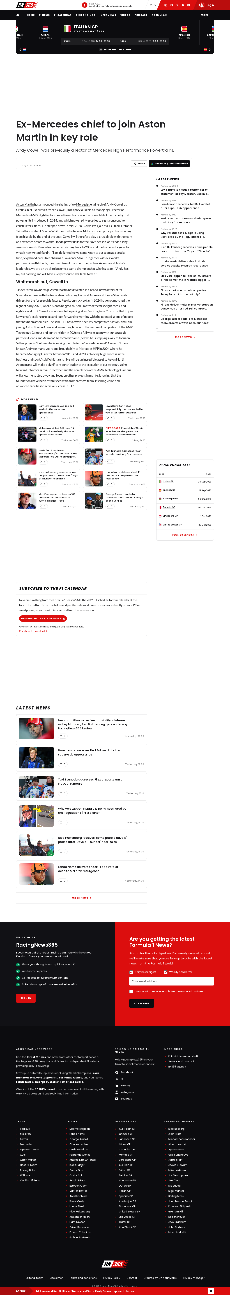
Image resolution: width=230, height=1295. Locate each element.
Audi (23, 1154)
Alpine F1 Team (29, 1149)
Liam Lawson (77, 1222)
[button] (45, 33)
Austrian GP (126, 1165)
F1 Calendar (63, 15)
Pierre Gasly (77, 1201)
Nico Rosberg (176, 1128)
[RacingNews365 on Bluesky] (183, 5)
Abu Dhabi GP (127, 1227)
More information (117, 49)
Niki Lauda (174, 1185)
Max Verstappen (41, 1077)
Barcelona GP (127, 1159)
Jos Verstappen (178, 1175)
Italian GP (125, 1190)
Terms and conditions (83, 1278)
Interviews (108, 15)
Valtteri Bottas (78, 1190)
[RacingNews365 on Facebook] (171, 5)
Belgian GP (125, 1175)
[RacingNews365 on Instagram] (166, 5)
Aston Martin (25, 204)
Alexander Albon (80, 1216)
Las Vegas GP (127, 1216)
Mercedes (83, 204)
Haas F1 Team (28, 1165)
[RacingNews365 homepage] (18, 15)
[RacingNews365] (27, 5)
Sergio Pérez (77, 1180)
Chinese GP (126, 1133)
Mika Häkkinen (177, 1170)
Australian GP (127, 1128)
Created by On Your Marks (160, 1278)
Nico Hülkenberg (80, 1211)
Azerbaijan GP (127, 1201)
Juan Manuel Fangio (180, 1201)
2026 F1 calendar (46, 1089)
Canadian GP (127, 1149)
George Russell (45, 1082)
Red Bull (25, 1128)
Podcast (141, 15)
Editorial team (34, 1278)
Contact (131, 1278)
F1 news (44, 15)
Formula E (159, 15)
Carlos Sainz (77, 1175)
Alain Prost (174, 1133)
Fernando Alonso (70, 1077)
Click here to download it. (33, 630)
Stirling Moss (176, 1196)
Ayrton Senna (176, 1149)
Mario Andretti (177, 1232)
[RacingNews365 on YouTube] (189, 5)
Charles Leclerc (72, 1082)
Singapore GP (127, 1206)
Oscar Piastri (77, 1170)
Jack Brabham (177, 1222)
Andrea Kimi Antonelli (83, 1159)
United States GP (129, 1211)
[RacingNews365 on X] (177, 5)
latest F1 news (36, 1057)
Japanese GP (127, 1139)
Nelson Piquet (176, 1216)
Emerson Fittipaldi (179, 1206)
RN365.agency (177, 1066)
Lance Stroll (77, 1206)
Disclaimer (56, 1278)
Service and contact (181, 1061)
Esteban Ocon (78, 1185)
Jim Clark (174, 1180)
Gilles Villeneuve (178, 1154)
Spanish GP (126, 1196)
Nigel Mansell (176, 1190)
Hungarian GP (127, 1180)
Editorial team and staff (183, 1056)
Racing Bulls (27, 1170)
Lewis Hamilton (79, 1149)
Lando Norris (25, 1082)
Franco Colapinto (80, 1232)
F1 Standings (85, 15)
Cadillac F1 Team (30, 1180)
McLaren (89, 231)
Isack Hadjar (77, 1165)
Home (31, 15)
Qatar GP (124, 1222)
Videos (125, 15)
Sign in (25, 998)
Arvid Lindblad (78, 1196)
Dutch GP (125, 1185)
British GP (124, 1170)
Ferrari (24, 1139)
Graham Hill (175, 1211)
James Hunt (175, 1159)
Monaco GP (126, 1154)
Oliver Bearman (79, 1227)
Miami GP (125, 1144)
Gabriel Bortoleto (80, 1237)
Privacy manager (193, 1278)
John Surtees (176, 1227)
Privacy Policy (111, 1278)
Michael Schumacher (181, 1139)
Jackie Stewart (177, 1165)
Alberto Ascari (177, 1144)
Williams (25, 1175)
